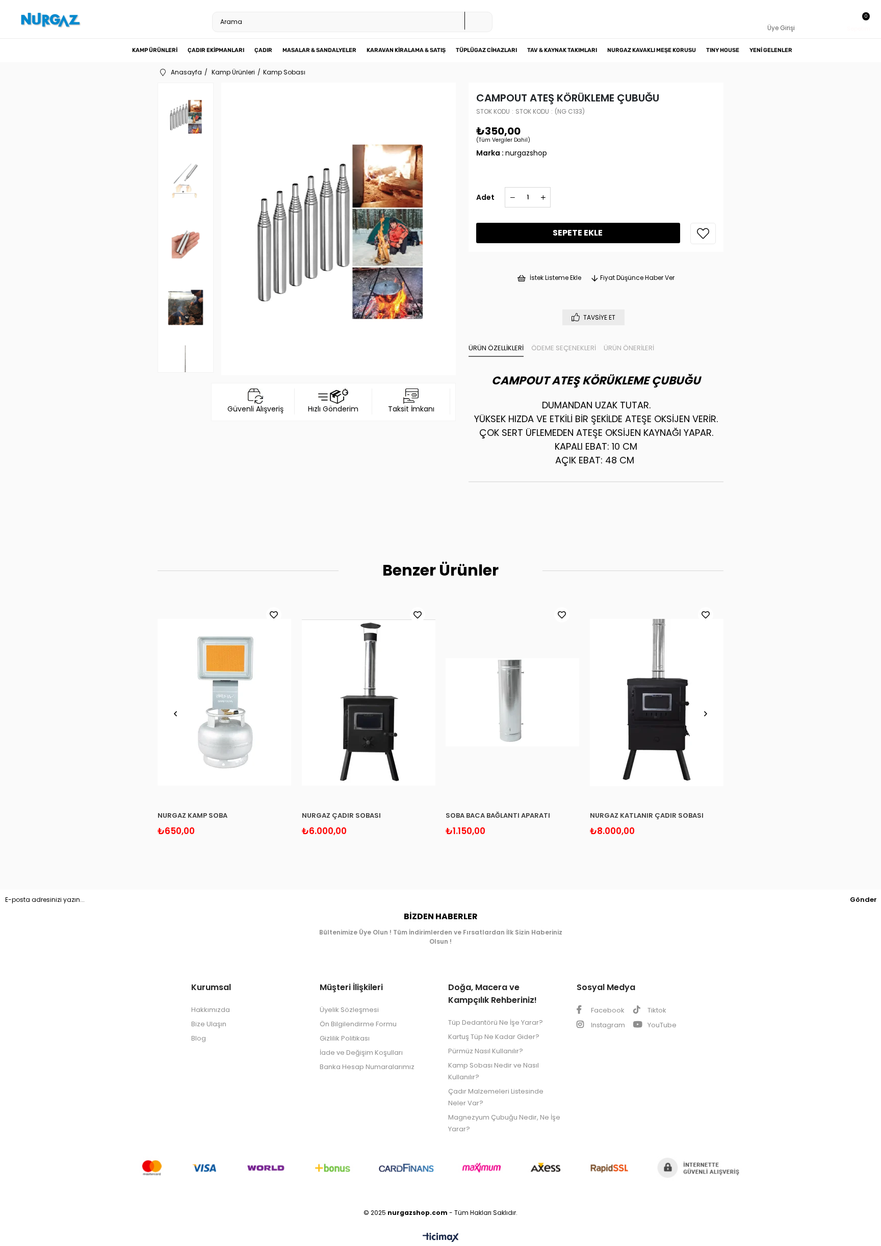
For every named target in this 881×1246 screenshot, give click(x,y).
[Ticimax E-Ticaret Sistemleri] (441, 1238)
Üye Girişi (781, 27)
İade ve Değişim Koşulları (361, 1052)
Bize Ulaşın (208, 1024)
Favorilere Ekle (273, 614)
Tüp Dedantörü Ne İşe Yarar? (495, 1022)
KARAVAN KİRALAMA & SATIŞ (406, 50)
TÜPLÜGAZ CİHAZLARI (486, 50)
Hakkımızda (210, 1010)
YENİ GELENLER (770, 50)
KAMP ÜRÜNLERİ (154, 50)
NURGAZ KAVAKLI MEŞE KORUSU (651, 50)
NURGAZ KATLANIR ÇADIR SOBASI (647, 815)
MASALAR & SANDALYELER (319, 50)
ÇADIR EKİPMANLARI (216, 50)
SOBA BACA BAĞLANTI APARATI (498, 815)
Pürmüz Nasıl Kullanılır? (485, 1051)
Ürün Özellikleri (496, 348)
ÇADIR (263, 50)
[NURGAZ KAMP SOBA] (225, 702)
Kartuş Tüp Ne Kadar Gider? (493, 1037)
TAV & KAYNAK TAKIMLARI (562, 50)
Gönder (863, 899)
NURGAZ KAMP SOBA (192, 815)
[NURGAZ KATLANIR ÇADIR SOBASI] (657, 702)
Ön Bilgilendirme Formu (358, 1024)
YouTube (661, 1025)
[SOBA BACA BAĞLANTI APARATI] (513, 702)
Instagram (607, 1025)
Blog (198, 1038)
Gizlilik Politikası (345, 1038)
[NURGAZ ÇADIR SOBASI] (369, 702)
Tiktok (656, 1010)
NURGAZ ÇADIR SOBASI (341, 815)
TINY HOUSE (722, 50)
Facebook (607, 1010)
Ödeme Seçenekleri (563, 348)
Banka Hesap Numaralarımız (367, 1067)
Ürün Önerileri (629, 348)
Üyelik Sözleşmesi (349, 1010)
